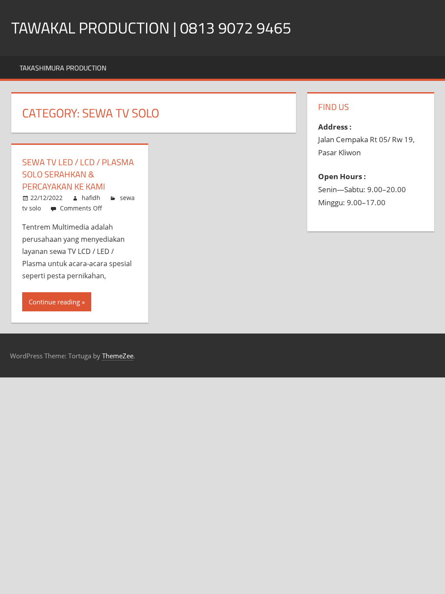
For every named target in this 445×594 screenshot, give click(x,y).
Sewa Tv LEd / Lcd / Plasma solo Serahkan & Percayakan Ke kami (78, 174)
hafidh (91, 198)
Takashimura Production (63, 68)
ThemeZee (117, 355)
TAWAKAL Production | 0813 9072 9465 (151, 28)
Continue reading (54, 301)
